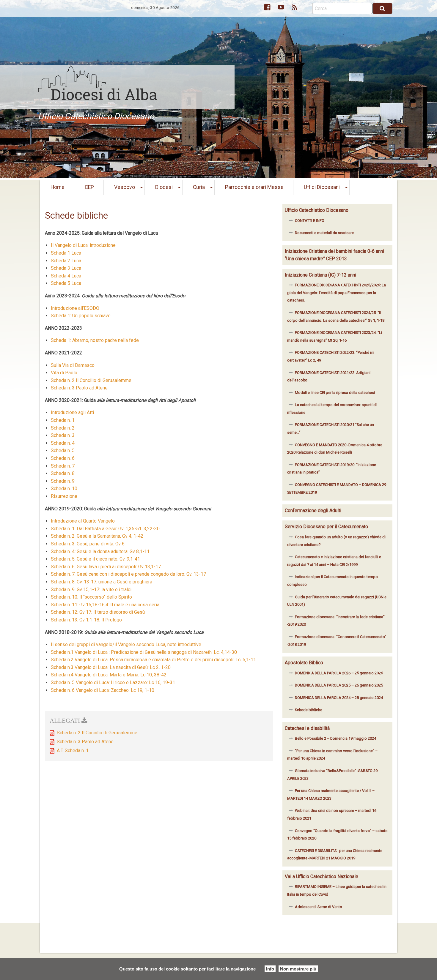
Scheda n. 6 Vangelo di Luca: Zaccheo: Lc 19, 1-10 (102, 690)
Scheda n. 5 (63, 450)
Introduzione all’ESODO (75, 308)
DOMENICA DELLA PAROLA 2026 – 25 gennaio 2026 (339, 673)
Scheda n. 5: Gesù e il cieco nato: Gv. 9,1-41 (95, 559)
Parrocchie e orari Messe (254, 187)
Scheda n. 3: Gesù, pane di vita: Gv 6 (88, 544)
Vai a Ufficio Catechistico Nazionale (321, 876)
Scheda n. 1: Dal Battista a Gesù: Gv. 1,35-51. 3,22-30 (105, 528)
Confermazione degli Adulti (313, 510)
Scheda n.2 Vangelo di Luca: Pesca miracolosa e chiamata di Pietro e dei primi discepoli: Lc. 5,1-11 (153, 659)
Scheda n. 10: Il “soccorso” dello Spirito (91, 597)
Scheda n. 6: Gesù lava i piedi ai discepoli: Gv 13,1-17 (106, 566)
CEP (89, 187)
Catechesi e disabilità (307, 728)
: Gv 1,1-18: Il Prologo (99, 620)
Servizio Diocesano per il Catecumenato (326, 526)
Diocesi (164, 187)
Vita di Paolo (64, 372)
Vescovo (124, 187)
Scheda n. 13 (64, 620)
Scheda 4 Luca (66, 276)
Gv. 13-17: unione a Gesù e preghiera (114, 582)
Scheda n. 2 (63, 428)
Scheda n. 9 (63, 481)
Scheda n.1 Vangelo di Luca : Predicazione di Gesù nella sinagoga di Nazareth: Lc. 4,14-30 (144, 652)
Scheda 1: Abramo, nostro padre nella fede (95, 340)
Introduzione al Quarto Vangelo (83, 521)
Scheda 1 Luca (66, 253)
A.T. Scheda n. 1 (73, 750)
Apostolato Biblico (304, 662)
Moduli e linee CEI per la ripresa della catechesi (335, 392)
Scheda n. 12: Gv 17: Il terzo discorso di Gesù (98, 612)
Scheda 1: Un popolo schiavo (81, 315)
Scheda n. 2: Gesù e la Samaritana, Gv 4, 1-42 (97, 536)
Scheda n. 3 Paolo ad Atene (79, 388)
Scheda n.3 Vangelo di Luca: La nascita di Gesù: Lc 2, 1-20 (111, 667)
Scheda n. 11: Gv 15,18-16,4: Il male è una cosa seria (105, 604)
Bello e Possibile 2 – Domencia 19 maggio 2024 (335, 738)
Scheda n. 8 (63, 473)
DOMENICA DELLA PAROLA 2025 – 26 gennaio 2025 (339, 685)
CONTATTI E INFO (309, 220)
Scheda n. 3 (63, 435)
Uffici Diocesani (322, 187)
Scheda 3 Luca (66, 268)
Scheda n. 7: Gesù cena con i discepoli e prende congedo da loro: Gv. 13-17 (128, 574)
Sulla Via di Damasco (73, 365)
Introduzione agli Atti (72, 412)
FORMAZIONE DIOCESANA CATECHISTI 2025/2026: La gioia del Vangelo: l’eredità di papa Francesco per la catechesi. (336, 292)
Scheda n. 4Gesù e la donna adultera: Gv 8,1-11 (100, 551)
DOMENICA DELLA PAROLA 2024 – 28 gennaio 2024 (339, 697)
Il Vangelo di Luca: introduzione (83, 245)
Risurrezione (64, 496)
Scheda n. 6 (63, 458)
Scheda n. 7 (63, 466)
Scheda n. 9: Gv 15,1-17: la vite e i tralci (91, 589)
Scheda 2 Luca (66, 260)
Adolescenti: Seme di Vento (318, 907)
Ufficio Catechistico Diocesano (316, 210)
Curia (199, 187)
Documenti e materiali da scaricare (324, 233)
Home (58, 187)
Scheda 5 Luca (66, 283)
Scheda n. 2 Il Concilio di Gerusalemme (91, 380)
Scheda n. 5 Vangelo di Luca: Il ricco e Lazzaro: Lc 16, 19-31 (113, 682)
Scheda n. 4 (63, 443)
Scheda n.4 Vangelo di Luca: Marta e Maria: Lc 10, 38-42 (108, 675)
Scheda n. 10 (64, 488)
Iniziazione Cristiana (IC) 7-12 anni (320, 275)
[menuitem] (57, 187)
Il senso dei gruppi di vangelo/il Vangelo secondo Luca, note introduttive (126, 644)
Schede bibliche (308, 710)
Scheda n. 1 (63, 420)
